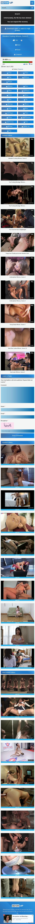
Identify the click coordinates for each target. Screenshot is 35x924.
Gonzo (26, 95)
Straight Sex (26, 126)
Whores (27, 104)
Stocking (10, 126)
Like (16, 40)
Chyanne (20, 69)
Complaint (18, 54)
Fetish (26, 72)
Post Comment (17, 435)
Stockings (26, 77)
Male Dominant (26, 117)
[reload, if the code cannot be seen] (7, 428)
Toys (10, 130)
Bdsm (10, 90)
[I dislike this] (22, 40)
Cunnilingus (27, 90)
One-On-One (10, 122)
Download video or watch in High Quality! (18, 29)
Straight (10, 81)
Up (7, 2)
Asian (10, 72)
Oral (10, 77)
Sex (27, 99)
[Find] (32, 7)
